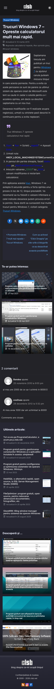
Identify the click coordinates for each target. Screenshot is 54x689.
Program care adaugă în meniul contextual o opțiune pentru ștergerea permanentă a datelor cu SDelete (26, 288)
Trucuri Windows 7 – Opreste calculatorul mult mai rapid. (24, 31)
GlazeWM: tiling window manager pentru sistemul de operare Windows (21, 512)
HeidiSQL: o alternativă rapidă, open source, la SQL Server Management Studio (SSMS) (21, 481)
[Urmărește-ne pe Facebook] (31, 685)
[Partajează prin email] (21, 221)
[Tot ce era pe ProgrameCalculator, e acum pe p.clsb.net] (47, 440)
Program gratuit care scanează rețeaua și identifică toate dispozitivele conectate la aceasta (24, 587)
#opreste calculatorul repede (19, 45)
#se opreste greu (42, 45)
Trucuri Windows (11, 20)
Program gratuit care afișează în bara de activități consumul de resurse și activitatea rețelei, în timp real (25, 616)
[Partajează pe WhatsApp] (37, 221)
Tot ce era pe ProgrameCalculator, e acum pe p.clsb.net (21, 438)
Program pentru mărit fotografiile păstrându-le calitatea (26, 344)
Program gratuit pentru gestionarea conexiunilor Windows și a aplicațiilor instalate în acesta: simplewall (22, 452)
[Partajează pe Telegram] (32, 221)
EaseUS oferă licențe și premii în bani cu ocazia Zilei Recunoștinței (27, 646)
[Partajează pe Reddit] (43, 221)
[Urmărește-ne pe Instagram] (27, 685)
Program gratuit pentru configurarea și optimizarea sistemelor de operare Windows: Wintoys (21, 466)
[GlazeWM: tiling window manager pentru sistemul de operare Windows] (47, 513)
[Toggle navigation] (5, 7)
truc (28, 183)
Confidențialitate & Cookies (27, 675)
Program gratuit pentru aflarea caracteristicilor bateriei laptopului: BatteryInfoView (27, 559)
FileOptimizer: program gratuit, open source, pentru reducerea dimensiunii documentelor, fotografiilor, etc (21, 497)
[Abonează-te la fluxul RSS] (23, 685)
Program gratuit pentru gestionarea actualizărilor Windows (21, 317)
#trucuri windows (11, 49)
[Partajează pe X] (15, 221)
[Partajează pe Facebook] (9, 221)
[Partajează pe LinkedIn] (26, 221)
